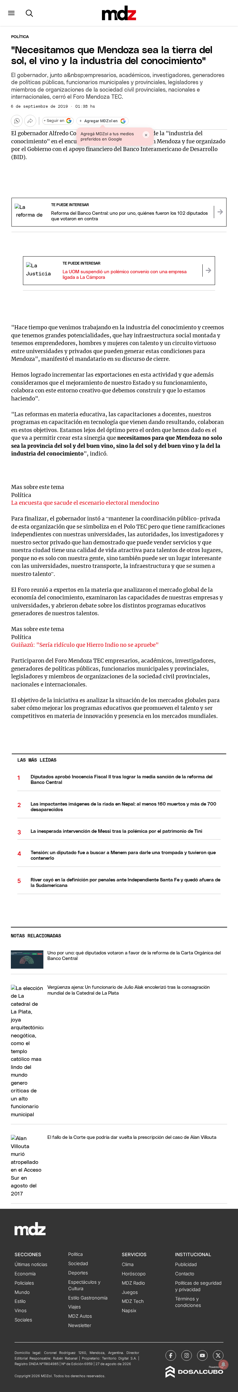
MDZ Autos (80, 1316)
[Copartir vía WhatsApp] (17, 121)
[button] (11, 13)
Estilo (20, 1301)
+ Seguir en (54, 121)
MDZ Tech (133, 1301)
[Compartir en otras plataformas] (30, 121)
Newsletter (79, 1325)
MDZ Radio (133, 1283)
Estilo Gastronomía (88, 1298)
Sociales (23, 1320)
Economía (25, 1274)
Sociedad (78, 1263)
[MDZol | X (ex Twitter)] (218, 1355)
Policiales (24, 1283)
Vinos (21, 1310)
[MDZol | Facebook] (171, 1355)
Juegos (130, 1292)
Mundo (22, 1292)
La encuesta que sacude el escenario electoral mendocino (85, 502)
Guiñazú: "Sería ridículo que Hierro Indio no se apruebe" (85, 645)
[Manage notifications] (223, 1364)
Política (20, 37)
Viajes (74, 1307)
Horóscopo (134, 1274)
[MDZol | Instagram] (187, 1355)
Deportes (78, 1273)
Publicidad (186, 1264)
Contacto (184, 1274)
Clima (128, 1264)
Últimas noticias (31, 1264)
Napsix (129, 1310)
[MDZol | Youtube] (202, 1355)
